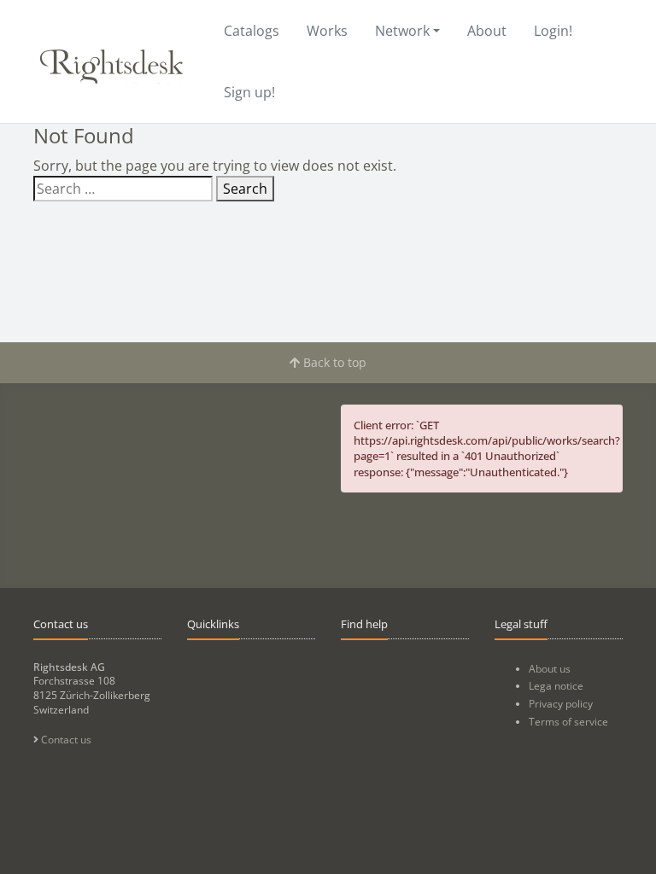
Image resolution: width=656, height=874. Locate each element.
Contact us (64, 739)
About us (550, 668)
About (487, 30)
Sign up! (249, 92)
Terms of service (568, 721)
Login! (553, 30)
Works (327, 30)
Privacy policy (561, 703)
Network (402, 30)
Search (245, 188)
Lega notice (556, 686)
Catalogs (251, 30)
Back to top (333, 362)
